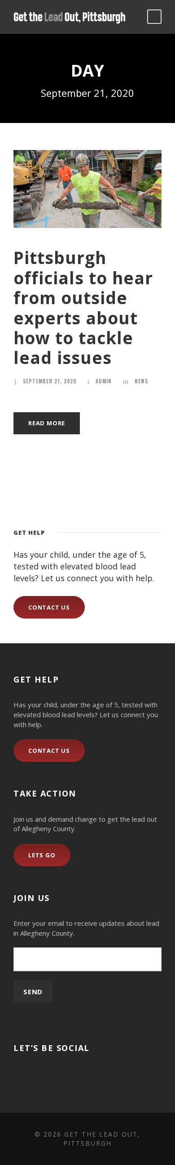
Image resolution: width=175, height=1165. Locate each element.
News (141, 381)
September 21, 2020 (49, 381)
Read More (46, 423)
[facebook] (16, 1075)
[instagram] (32, 1075)
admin (104, 381)
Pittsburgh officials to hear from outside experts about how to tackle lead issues (83, 307)
